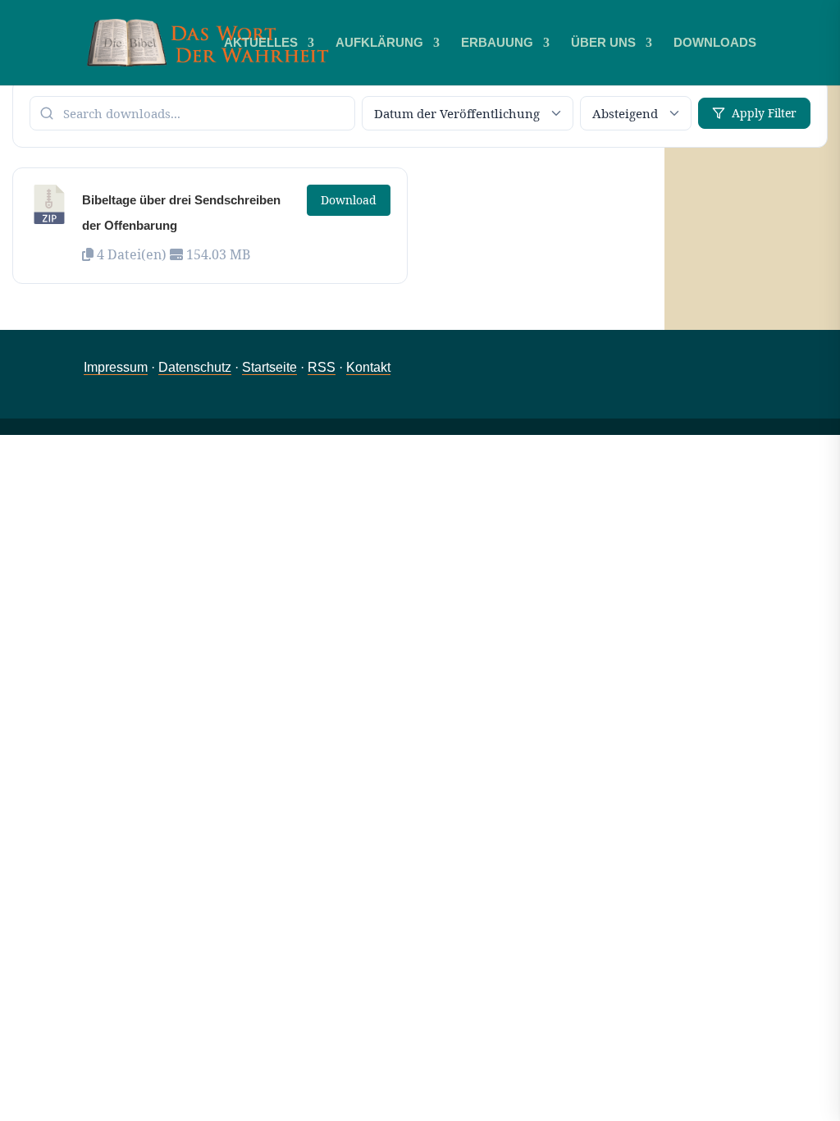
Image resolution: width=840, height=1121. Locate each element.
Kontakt (368, 367)
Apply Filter (764, 113)
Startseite (269, 367)
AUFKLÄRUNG (379, 43)
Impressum (116, 367)
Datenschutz (194, 367)
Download (349, 200)
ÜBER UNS (603, 43)
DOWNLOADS (714, 43)
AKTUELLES (261, 43)
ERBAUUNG (497, 43)
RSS (322, 367)
